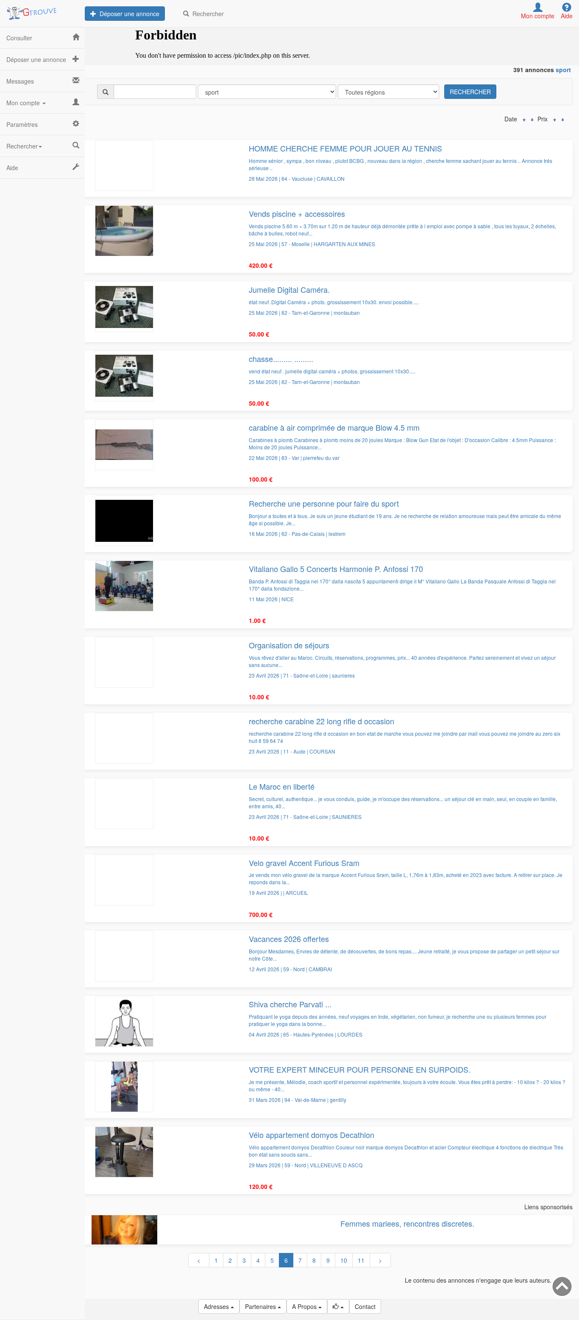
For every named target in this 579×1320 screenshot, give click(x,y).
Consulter (19, 38)
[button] (338, 1306)
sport (563, 69)
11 (361, 1260)
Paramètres (22, 124)
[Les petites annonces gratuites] (42, 10)
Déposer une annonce (127, 13)
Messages (20, 81)
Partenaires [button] (261, 1306)
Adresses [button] (217, 1306)
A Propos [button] (305, 1306)
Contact (365, 1306)
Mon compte (24, 102)
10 (343, 1260)
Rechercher (206, 13)
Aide (12, 167)
